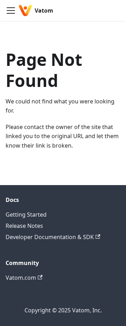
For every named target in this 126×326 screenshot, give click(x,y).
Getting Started (26, 214)
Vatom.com (21, 277)
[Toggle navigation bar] (11, 10)
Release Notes (24, 226)
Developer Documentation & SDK (50, 237)
